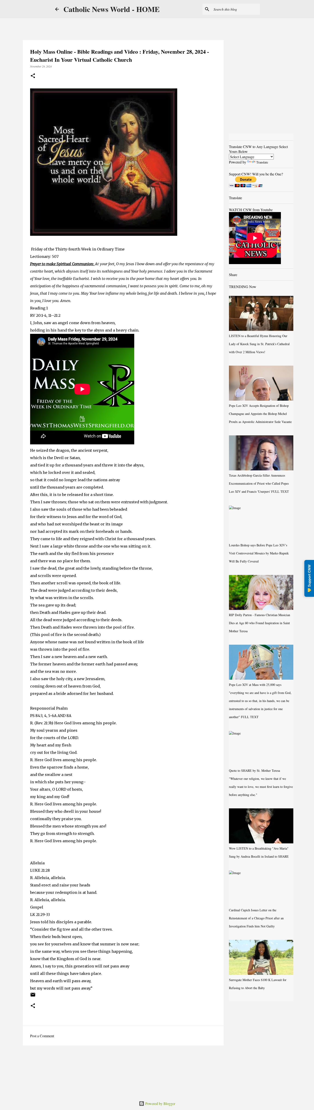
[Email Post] (33, 996)
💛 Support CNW (309, 578)
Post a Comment (42, 1035)
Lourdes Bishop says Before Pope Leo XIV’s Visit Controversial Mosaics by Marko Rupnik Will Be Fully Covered (259, 553)
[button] (33, 76)
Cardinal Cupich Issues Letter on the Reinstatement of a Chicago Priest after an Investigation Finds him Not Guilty (256, 918)
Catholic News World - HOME (111, 9)
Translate (262, 162)
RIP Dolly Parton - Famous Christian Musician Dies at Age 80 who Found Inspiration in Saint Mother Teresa (259, 623)
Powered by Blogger (159, 1103)
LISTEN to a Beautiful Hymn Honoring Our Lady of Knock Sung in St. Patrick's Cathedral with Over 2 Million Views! (259, 344)
